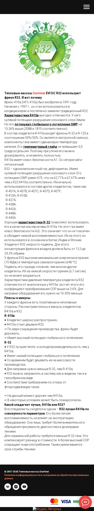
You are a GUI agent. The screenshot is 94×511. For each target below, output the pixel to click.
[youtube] (24, 486)
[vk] (7, 486)
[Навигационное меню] (87, 7)
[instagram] (16, 486)
